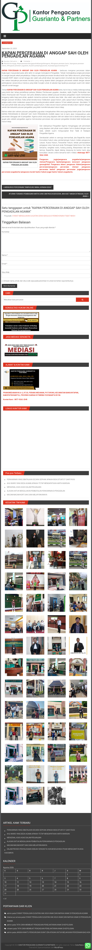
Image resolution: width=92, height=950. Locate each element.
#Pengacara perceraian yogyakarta (17, 66)
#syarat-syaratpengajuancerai (38, 66)
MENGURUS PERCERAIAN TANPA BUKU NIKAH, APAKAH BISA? (28, 187)
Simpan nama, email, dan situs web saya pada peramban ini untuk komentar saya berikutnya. (39, 281)
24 (5, 890)
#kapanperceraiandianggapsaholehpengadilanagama (33, 63)
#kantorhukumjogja (10, 63)
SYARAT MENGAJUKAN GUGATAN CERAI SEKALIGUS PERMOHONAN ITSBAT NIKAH (43, 216)
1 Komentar (26, 61)
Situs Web (5, 272)
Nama (5, 255)
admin (9, 913)
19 (30, 886)
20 (43, 886)
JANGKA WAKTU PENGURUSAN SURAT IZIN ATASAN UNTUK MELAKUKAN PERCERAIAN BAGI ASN (53, 932)
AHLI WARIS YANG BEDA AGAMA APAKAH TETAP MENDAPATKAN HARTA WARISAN (38, 483)
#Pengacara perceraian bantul (60, 63)
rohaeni (10, 929)
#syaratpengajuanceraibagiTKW (58, 66)
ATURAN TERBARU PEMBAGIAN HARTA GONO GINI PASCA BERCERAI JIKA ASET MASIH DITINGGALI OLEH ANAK (48, 195)
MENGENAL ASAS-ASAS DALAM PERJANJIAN (24, 487)
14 (55, 882)
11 (18, 882)
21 (55, 886)
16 (80, 882)
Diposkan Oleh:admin (10, 61)
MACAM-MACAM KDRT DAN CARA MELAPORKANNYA (27, 495)
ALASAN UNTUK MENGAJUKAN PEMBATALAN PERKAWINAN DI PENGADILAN (36, 491)
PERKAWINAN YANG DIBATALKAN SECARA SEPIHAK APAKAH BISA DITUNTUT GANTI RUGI (41, 479)
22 (68, 886)
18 (18, 886)
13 (43, 882)
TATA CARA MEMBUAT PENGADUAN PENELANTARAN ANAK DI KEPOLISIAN (44, 925)
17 (5, 886)
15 (68, 882)
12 (30, 882)
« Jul (4, 899)
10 (5, 882)
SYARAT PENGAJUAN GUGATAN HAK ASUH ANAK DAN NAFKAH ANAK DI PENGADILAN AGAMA (52, 913)
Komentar (5, 232)
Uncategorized (7, 43)
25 (18, 890)
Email (4, 264)
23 (80, 886)
